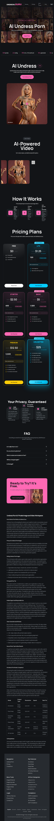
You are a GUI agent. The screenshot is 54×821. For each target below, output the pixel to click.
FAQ (46, 4)
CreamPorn (10, 766)
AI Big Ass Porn (31, 780)
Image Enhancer (11, 780)
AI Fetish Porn (31, 789)
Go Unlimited (38, 382)
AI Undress (31, 762)
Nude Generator (32, 768)
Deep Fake (31, 766)
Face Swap (31, 764)
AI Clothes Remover (33, 771)
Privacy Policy (10, 798)
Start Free (14, 285)
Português (44, 809)
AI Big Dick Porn (31, 782)
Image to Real (10, 787)
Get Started (38, 285)
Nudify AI (9, 789)
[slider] (27, 103)
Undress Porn (10, 762)
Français (24, 809)
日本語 (29, 811)
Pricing (33, 4)
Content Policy (32, 798)
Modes (26, 4)
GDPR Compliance (33, 796)
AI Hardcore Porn (32, 787)
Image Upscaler (11, 782)
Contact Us (10, 800)
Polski (39, 809)
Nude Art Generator (12, 784)
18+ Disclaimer (31, 800)
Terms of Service (11, 796)
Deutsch (14, 809)
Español (19, 809)
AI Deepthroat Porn (32, 784)
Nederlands (34, 809)
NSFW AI (30, 773)
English (9, 809)
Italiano (28, 809)
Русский (25, 811)
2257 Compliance (32, 803)
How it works (39, 4)
